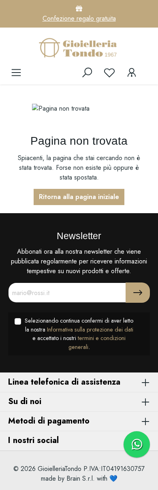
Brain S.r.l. (80, 478)
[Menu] (16, 72)
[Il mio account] (132, 72)
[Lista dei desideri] (109, 72)
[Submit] (138, 292)
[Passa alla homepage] (79, 47)
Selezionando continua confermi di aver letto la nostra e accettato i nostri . (79, 334)
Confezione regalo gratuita (79, 18)
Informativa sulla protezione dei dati (90, 329)
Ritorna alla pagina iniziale (79, 196)
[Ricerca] (87, 72)
